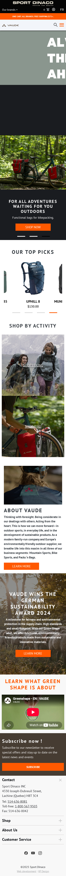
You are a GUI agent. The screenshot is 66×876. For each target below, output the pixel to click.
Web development (26, 871)
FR (62, 9)
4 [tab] (50, 314)
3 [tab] (43, 237)
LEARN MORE (21, 566)
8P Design (43, 871)
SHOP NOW (33, 227)
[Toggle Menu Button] (61, 25)
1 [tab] (19, 237)
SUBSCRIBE (33, 767)
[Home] (10, 25)
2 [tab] (31, 237)
